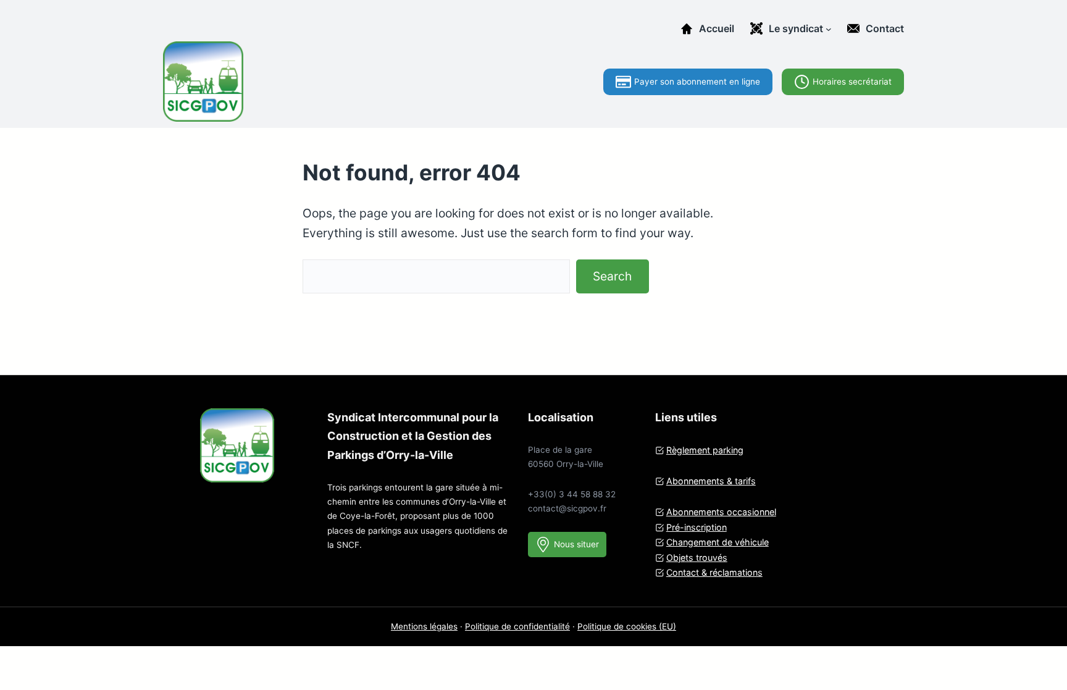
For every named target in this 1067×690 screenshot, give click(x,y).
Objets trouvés (696, 557)
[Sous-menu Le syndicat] (829, 28)
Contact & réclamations (714, 572)
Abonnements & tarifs (711, 481)
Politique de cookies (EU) (626, 626)
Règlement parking (704, 450)
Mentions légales (424, 626)
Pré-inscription (696, 527)
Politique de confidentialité (517, 626)
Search (612, 276)
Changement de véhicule (717, 542)
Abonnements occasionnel (721, 512)
